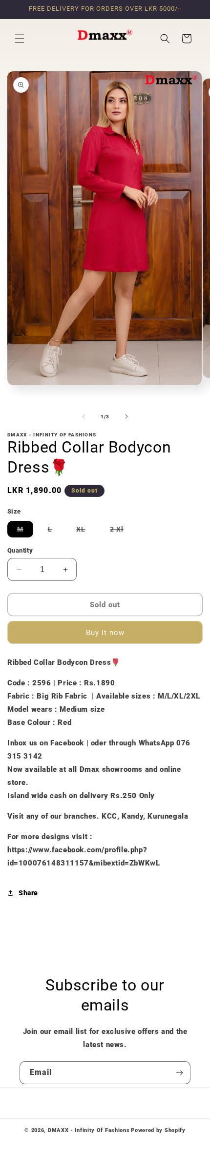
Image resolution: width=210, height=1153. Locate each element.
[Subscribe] (179, 1072)
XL (85, 531)
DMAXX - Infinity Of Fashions (89, 1130)
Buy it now (105, 632)
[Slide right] (126, 416)
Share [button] (28, 893)
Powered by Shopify (158, 1130)
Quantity (20, 550)
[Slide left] (83, 416)
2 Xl (121, 531)
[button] (19, 38)
